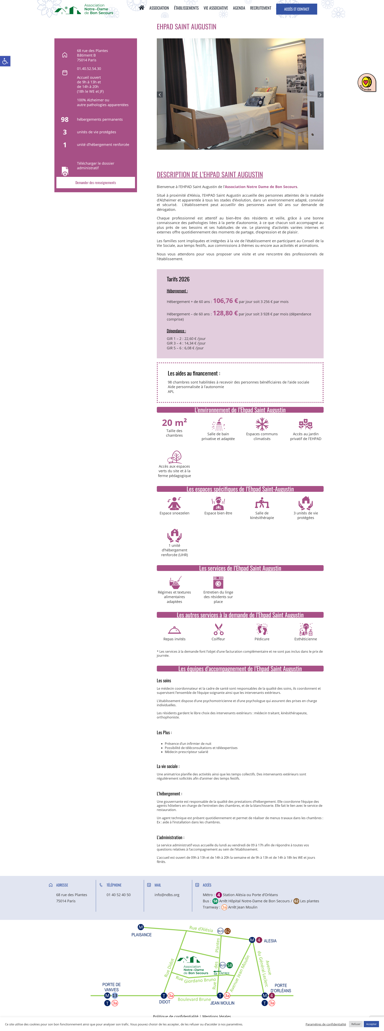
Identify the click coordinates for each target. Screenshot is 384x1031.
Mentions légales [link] (216, 1016)
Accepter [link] (371, 1024)
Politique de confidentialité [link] (175, 1016)
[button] (160, 95)
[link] (5, 61)
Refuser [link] (355, 1024)
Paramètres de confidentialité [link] (326, 1024)
